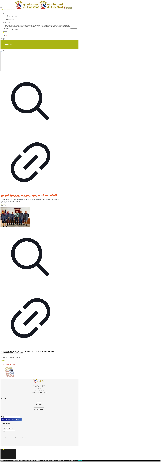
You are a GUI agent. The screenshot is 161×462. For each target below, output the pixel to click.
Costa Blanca (6, 427)
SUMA (4, 431)
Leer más (3, 204)
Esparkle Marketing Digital (19, 438)
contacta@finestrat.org (42, 392)
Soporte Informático (39, 395)
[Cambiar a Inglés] (6, 35)
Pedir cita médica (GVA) (9, 430)
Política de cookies (39, 409)
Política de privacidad (39, 407)
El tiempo (39, 402)
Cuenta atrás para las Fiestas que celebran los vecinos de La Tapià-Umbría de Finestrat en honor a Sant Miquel (29, 196)
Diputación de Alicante (8, 428)
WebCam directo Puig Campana (11, 419)
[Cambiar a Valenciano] (6, 34)
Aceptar (80, 460)
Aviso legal (39, 404)
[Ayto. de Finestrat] (36, 9)
